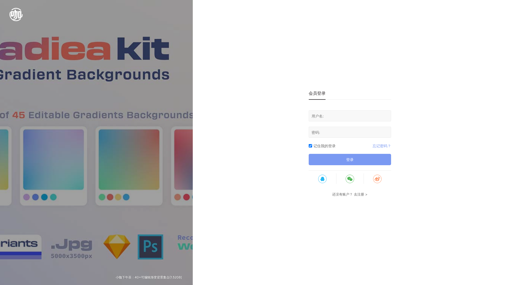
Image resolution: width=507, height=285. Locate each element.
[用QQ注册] (322, 179)
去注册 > (361, 194)
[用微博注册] (377, 179)
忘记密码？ (382, 146)
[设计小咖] (16, 17)
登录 (350, 159)
